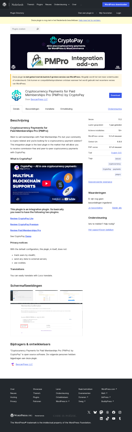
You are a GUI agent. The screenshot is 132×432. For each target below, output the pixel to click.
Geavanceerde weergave (100, 182)
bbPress (106, 397)
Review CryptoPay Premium (24, 224)
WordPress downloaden (116, 4)
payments (117, 169)
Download (115, 95)
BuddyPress (107, 401)
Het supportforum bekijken (101, 229)
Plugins (36, 397)
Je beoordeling (95, 208)
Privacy (13, 401)
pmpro (118, 174)
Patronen (37, 401)
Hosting (13, 397)
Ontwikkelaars (62, 397)
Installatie (49, 109)
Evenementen (84, 393)
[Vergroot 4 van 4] (79, 306)
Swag (82, 401)
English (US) (116, 153)
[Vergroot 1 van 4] (29, 293)
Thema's (36, 393)
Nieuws (13, 393)
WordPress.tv (63, 401)
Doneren (83, 397)
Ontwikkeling (66, 109)
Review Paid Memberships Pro (25, 230)
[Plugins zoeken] (37, 29)
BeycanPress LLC (39, 99)
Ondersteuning (115, 109)
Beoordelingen (32, 109)
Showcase (37, 389)
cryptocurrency (115, 164)
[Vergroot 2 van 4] (54, 293)
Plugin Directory (17, 13)
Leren (58, 389)
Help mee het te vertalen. (90, 20)
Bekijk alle (117, 208)
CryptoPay (107, 169)
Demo (28, 236)
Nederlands (39, 416)
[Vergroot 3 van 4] (79, 293)
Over (12, 389)
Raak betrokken (85, 389)
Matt (104, 393)
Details (16, 109)
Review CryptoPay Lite (21, 218)
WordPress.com (109, 389)
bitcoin (118, 159)
